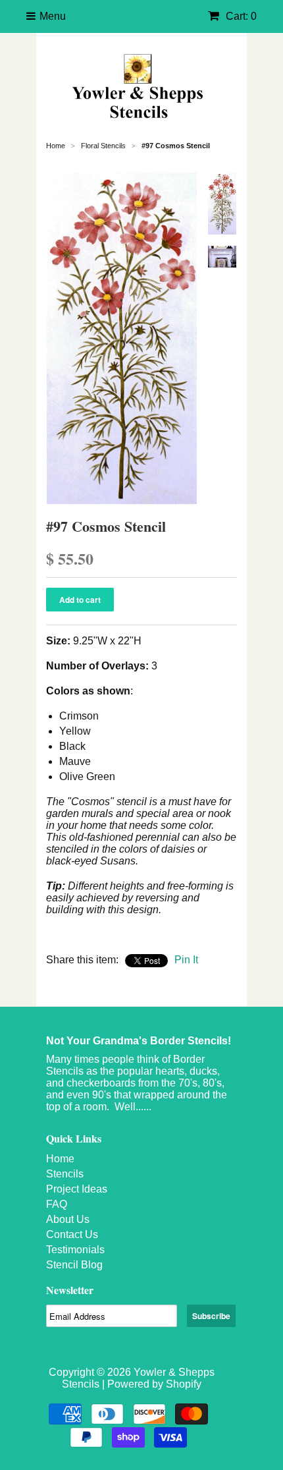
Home (60, 1158)
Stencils (65, 1173)
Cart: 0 (240, 16)
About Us (68, 1219)
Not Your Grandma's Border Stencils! (138, 1040)
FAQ (56, 1204)
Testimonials (75, 1249)
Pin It (186, 959)
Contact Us (72, 1234)
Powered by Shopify (154, 1384)
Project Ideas (76, 1189)
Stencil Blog (74, 1264)
